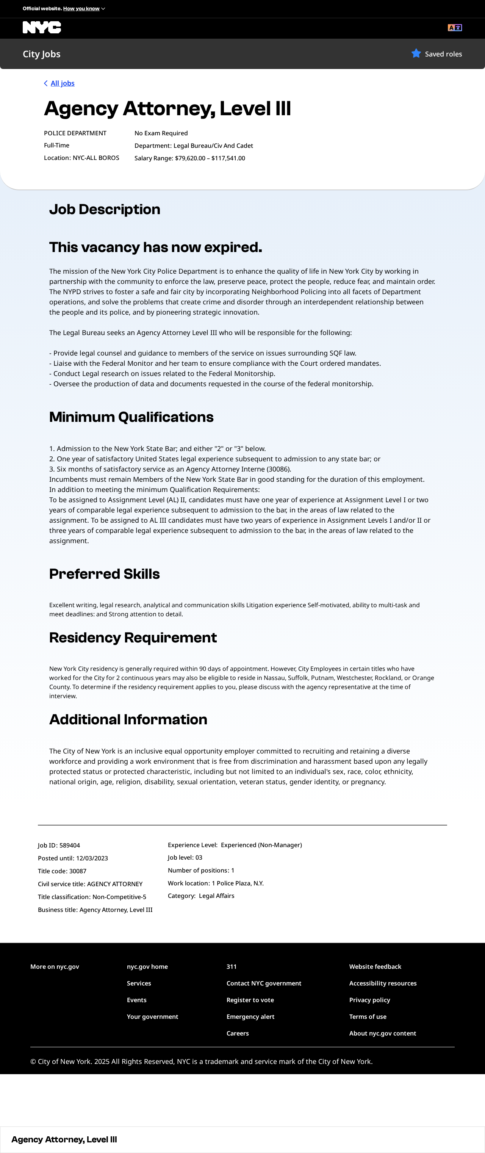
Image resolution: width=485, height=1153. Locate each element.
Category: (182, 895)
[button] (416, 53)
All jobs (63, 83)
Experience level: (192, 845)
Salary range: (154, 158)
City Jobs (42, 53)
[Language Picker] (455, 28)
